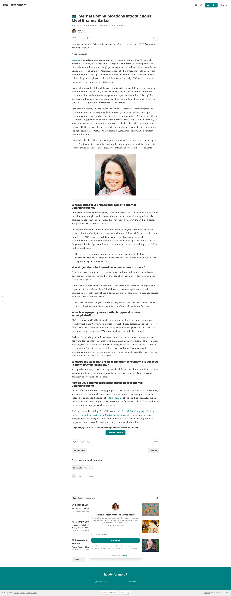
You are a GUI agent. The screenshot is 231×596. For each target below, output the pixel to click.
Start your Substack (111, 593)
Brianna (76, 60)
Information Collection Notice (114, 548)
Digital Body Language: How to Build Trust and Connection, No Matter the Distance (113, 413)
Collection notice (31, 593)
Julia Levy (81, 30)
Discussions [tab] (90, 498)
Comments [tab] (77, 468)
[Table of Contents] (2, 298)
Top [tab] (74, 498)
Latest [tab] (80, 498)
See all (77, 559)
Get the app (125, 593)
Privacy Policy (133, 548)
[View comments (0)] (82, 38)
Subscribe (211, 5)
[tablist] (82, 467)
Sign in (223, 5)
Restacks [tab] (87, 468)
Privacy (16, 593)
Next (152, 450)
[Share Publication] (201, 5)
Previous (81, 450)
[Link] (68, 206)
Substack (207, 593)
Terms (22, 593)
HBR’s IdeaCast (114, 398)
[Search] (196, 5)
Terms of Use (127, 546)
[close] (139, 504)
